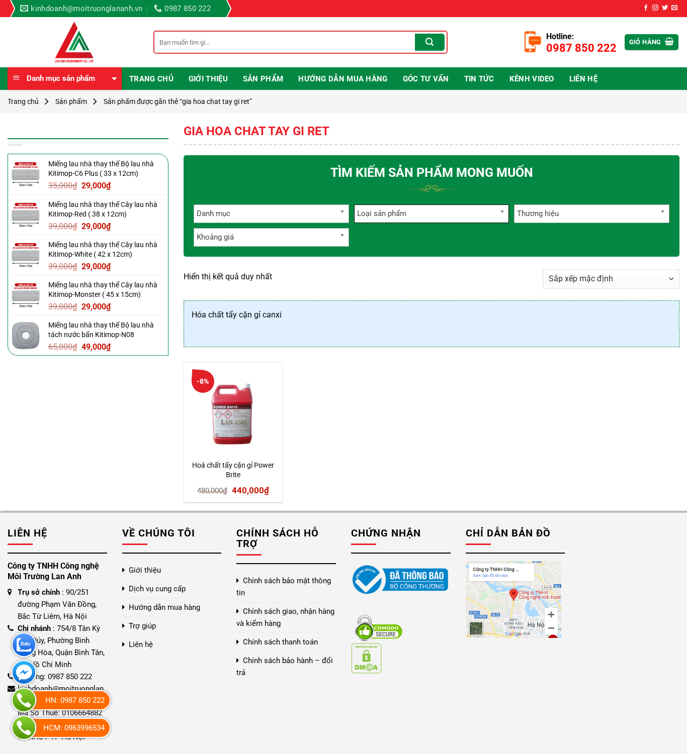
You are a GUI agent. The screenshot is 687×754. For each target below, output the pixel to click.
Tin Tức (479, 78)
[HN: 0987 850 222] (24, 700)
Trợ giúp (142, 625)
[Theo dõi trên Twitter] (665, 8)
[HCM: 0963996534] (24, 727)
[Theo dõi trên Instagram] (655, 8)
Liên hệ (583, 78)
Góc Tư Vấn (426, 78)
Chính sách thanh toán (280, 642)
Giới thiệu (208, 78)
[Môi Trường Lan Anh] (73, 42)
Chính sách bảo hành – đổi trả (284, 666)
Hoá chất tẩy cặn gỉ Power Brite (233, 470)
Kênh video (531, 78)
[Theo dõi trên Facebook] (646, 8)
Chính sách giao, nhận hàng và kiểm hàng (285, 617)
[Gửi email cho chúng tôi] (674, 8)
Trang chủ (151, 78)
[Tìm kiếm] (429, 42)
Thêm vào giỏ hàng (228, 442)
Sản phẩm (263, 78)
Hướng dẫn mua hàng (342, 78)
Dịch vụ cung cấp (157, 588)
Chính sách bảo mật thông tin (283, 586)
